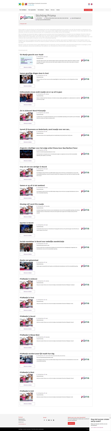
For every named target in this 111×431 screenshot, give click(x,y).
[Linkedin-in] (51, 420)
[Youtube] (49, 420)
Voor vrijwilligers (22, 9)
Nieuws (47, 9)
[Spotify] (53, 420)
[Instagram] (46, 420)
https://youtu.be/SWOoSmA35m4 (43, 19)
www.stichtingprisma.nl (76, 18)
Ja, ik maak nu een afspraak (97, 427)
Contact (58, 9)
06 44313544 (39, 18)
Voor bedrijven (41, 9)
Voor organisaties (32, 9)
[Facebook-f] (44, 420)
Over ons (52, 9)
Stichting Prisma (41, 56)
